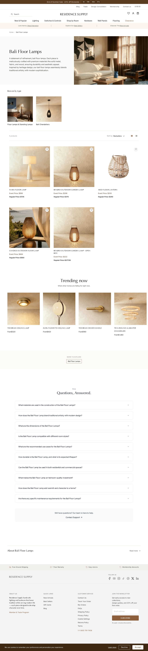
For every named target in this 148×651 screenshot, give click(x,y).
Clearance (129, 21)
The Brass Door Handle (90, 328)
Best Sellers (47, 601)
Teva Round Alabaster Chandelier (125, 329)
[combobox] (20, 14)
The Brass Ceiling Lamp (18, 328)
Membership (114, 6)
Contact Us (82, 598)
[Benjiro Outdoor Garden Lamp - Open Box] (74, 227)
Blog (78, 6)
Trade (85, 6)
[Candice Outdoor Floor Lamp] (29, 227)
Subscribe (125, 618)
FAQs (80, 608)
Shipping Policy (83, 612)
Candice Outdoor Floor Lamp (24, 251)
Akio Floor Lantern (107, 190)
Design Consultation (98, 6)
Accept (138, 647)
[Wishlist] (128, 13)
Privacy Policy (83, 615)
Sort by (110, 136)
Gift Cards (47, 605)
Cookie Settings (84, 619)
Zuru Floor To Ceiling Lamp (56, 328)
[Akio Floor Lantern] (118, 166)
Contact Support (73, 517)
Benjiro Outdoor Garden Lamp (69, 190)
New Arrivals (48, 598)
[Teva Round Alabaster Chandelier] (130, 309)
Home (11, 32)
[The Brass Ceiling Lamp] (23, 309)
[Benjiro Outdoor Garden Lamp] (74, 166)
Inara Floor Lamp (17, 190)
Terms (80, 626)
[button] (138, 13)
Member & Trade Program (19, 612)
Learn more (112, 647)
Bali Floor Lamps (22, 32)
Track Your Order (84, 601)
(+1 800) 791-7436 (85, 630)
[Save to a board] (47, 149)
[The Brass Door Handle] (95, 309)
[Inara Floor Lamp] (29, 166)
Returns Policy (83, 622)
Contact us (127, 6)
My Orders (82, 605)
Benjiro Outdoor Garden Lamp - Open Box (72, 252)
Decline (124, 647)
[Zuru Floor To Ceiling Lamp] (59, 309)
